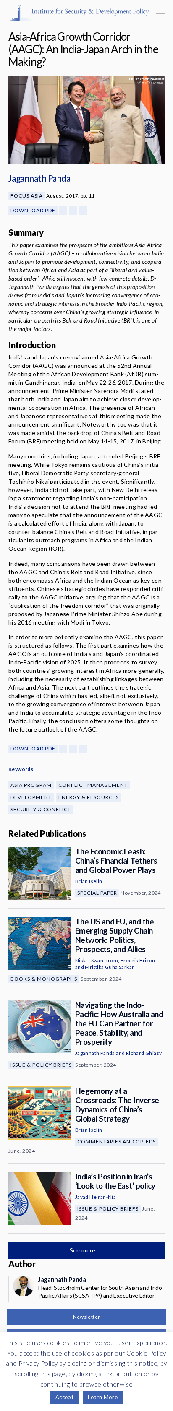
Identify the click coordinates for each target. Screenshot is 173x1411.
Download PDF (32, 210)
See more (83, 1250)
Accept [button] (64, 1397)
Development (31, 797)
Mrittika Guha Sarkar (109, 967)
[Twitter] (73, 210)
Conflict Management (93, 785)
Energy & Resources (88, 797)
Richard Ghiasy (144, 1053)
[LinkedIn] (83, 210)
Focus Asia (26, 196)
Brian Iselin (88, 881)
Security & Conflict (40, 809)
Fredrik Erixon (138, 960)
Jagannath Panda (39, 178)
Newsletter (86, 1317)
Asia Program (31, 785)
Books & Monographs (43, 979)
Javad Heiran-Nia (95, 1197)
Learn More (103, 1397)
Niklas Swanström (96, 960)
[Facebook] (63, 210)
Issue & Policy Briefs (41, 1065)
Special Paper (97, 893)
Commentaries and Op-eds (116, 1141)
